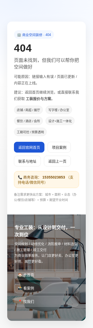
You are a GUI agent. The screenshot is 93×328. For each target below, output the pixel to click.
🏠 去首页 (26, 275)
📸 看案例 (26, 288)
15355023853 (53, 177)
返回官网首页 (29, 147)
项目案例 (59, 147)
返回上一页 (57, 161)
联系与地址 (27, 161)
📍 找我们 (26, 301)
